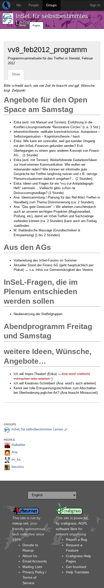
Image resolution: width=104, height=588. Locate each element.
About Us (29, 556)
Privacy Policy (33, 572)
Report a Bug (76, 539)
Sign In (95, 5)
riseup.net (20, 523)
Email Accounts (34, 561)
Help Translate (77, 572)
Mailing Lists (32, 567)
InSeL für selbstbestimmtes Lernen (52, 19)
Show (16, 74)
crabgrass (68, 523)
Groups (51, 5)
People (34, 5)
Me (18, 5)
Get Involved (76, 567)
